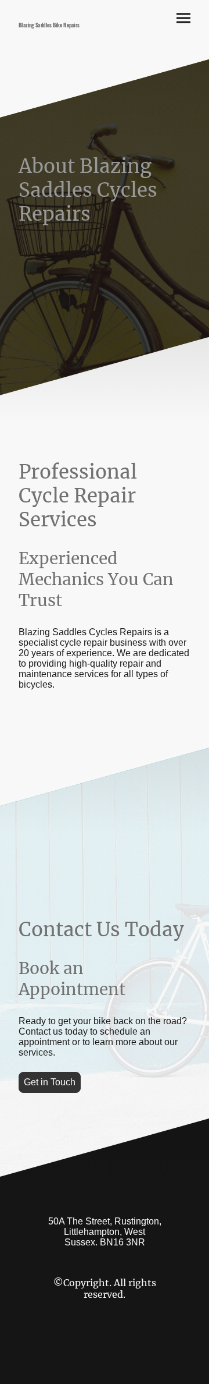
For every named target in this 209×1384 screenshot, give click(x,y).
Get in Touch (49, 1082)
